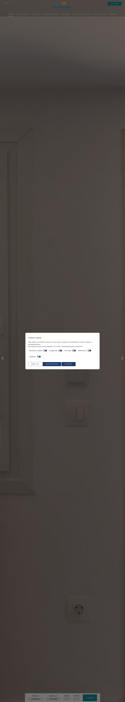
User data (67, 350)
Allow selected (52, 364)
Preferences (82, 350)
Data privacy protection (75, 346)
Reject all (35, 364)
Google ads (53, 350)
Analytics (32, 357)
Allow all (69, 364)
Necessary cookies (35, 350)
